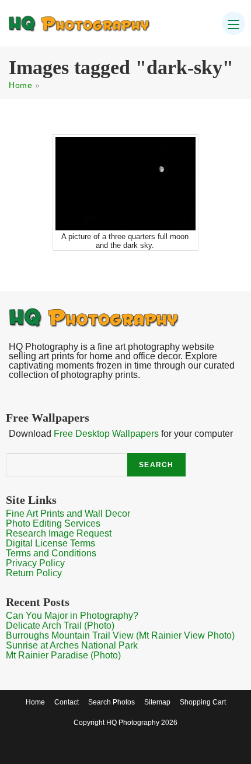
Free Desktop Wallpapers (106, 434)
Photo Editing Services (53, 523)
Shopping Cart (203, 702)
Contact (66, 702)
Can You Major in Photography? (72, 616)
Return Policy (34, 573)
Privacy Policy (35, 563)
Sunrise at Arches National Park (72, 645)
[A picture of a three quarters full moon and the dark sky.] (125, 183)
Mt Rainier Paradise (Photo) (63, 655)
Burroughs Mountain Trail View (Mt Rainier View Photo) (120, 635)
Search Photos (111, 702)
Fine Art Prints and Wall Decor (68, 513)
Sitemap (157, 702)
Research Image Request (58, 533)
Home (20, 85)
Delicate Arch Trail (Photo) (60, 625)
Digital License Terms (50, 543)
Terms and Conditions (51, 553)
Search (156, 465)
